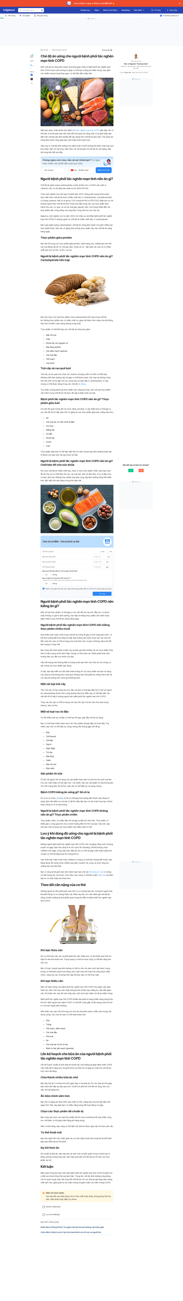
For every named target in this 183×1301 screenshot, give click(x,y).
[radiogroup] (105, 551)
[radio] (99, 552)
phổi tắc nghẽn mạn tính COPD (86, 130)
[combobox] (108, 562)
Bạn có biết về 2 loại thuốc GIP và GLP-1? (56, 578)
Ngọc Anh (128, 72)
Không (54, 575)
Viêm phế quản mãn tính (59, 50)
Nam (102, 551)
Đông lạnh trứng (42, 15)
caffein (59, 798)
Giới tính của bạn (48, 551)
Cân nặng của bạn (48, 567)
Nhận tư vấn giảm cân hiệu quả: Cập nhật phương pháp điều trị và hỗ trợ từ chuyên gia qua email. (78, 589)
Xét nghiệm (26, 15)
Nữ (111, 551)
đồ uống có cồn (96, 872)
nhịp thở (101, 875)
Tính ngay (102, 594)
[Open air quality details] (32, 56)
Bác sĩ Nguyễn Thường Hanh (136, 64)
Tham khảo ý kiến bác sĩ (171, 15)
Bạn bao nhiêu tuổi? (49, 557)
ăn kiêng (82, 384)
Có (46, 575)
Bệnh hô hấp (44, 50)
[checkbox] (43, 588)
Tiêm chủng (11, 15)
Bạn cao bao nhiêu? (49, 562)
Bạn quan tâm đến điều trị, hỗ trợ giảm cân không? (60, 571)
